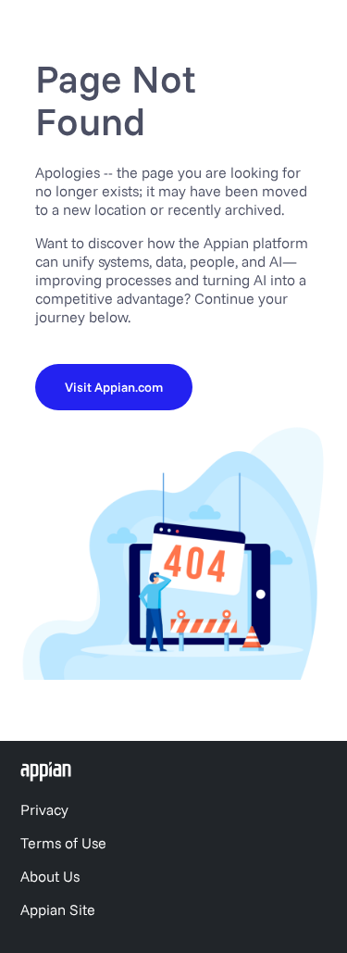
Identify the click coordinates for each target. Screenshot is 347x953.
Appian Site (57, 909)
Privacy (44, 809)
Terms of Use (63, 843)
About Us (50, 876)
